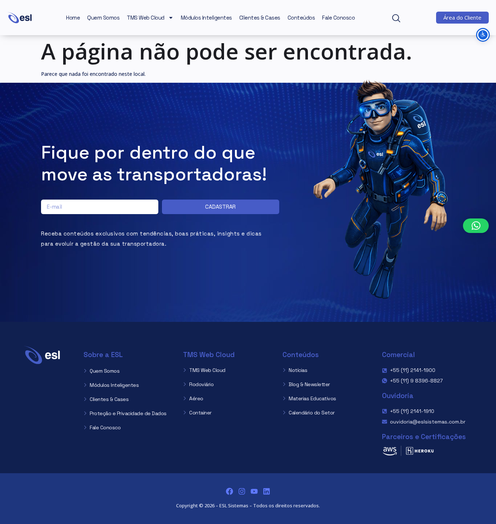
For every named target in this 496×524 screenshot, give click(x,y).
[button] (399, 19)
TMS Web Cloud (145, 17)
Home (73, 17)
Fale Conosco (338, 17)
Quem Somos (103, 17)
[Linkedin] (266, 491)
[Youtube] (254, 491)
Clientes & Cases (259, 17)
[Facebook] (229, 491)
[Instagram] (241, 491)
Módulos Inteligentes (206, 17)
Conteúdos (301, 17)
